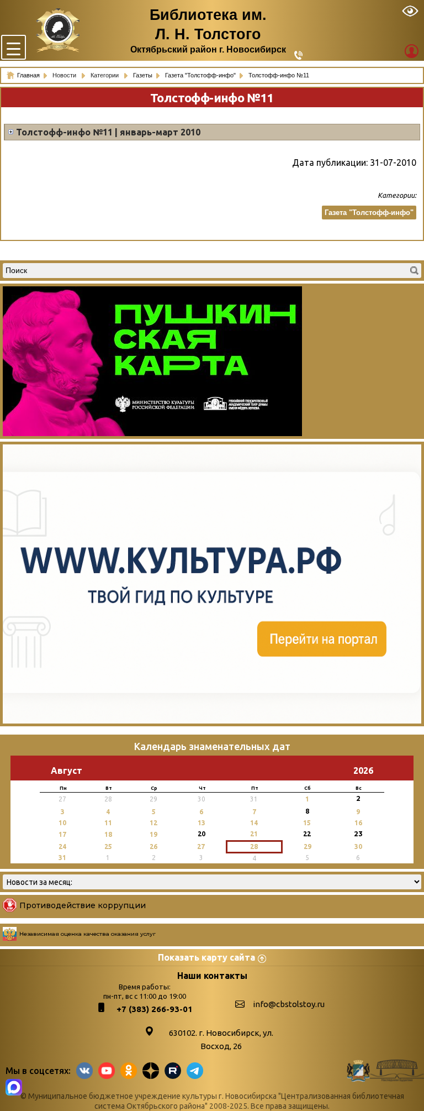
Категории (105, 75)
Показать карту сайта (206, 957)
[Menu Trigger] (13, 47)
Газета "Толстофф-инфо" (369, 212)
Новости (65, 75)
